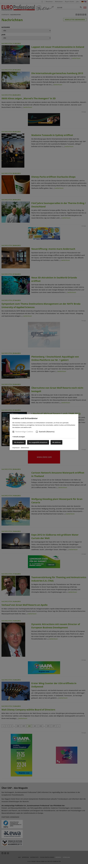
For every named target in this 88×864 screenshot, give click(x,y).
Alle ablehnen (56, 442)
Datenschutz (25, 448)
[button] (37, 432)
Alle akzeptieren (19, 442)
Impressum (16, 448)
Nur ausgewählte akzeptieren (38, 442)
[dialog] (44, 432)
